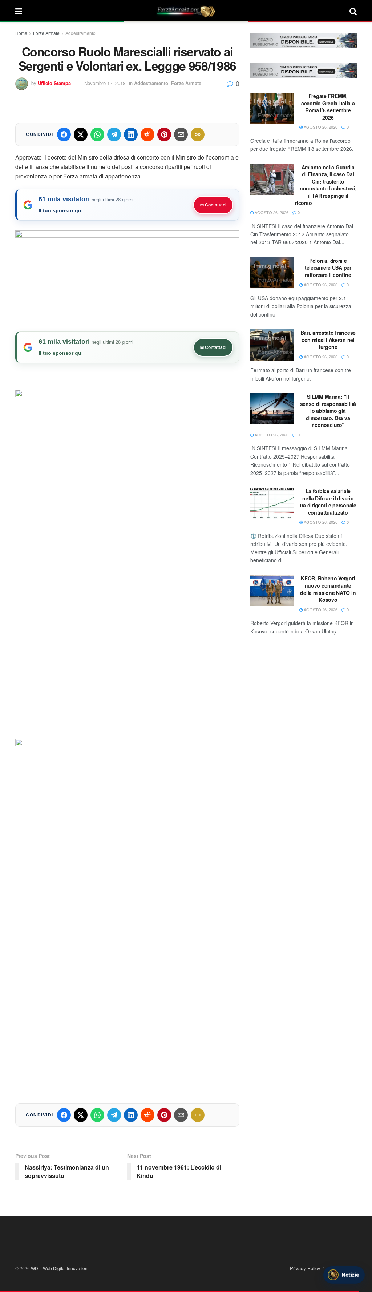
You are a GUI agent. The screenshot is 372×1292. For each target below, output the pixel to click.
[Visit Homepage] (186, 11)
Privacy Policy (305, 1268)
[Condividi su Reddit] (147, 134)
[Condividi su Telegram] (114, 134)
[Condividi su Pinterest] (164, 134)
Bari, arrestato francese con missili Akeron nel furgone (328, 339)
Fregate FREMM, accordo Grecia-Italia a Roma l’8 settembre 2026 (328, 106)
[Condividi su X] (81, 134)
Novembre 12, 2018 (104, 83)
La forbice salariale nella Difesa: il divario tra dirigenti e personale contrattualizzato (328, 501)
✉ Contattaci (213, 205)
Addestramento (80, 33)
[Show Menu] (18, 11)
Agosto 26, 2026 (320, 127)
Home (21, 33)
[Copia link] (198, 134)
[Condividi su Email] (181, 134)
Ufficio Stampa (54, 83)
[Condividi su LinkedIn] (131, 134)
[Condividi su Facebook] (64, 134)
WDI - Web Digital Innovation (59, 1268)
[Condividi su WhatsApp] (97, 134)
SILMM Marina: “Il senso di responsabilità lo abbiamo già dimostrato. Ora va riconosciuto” (328, 410)
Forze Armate (46, 33)
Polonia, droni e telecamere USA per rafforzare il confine (328, 267)
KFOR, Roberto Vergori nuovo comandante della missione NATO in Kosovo (328, 589)
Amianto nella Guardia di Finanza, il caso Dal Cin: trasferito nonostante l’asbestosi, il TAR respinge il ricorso (325, 185)
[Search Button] (353, 11)
